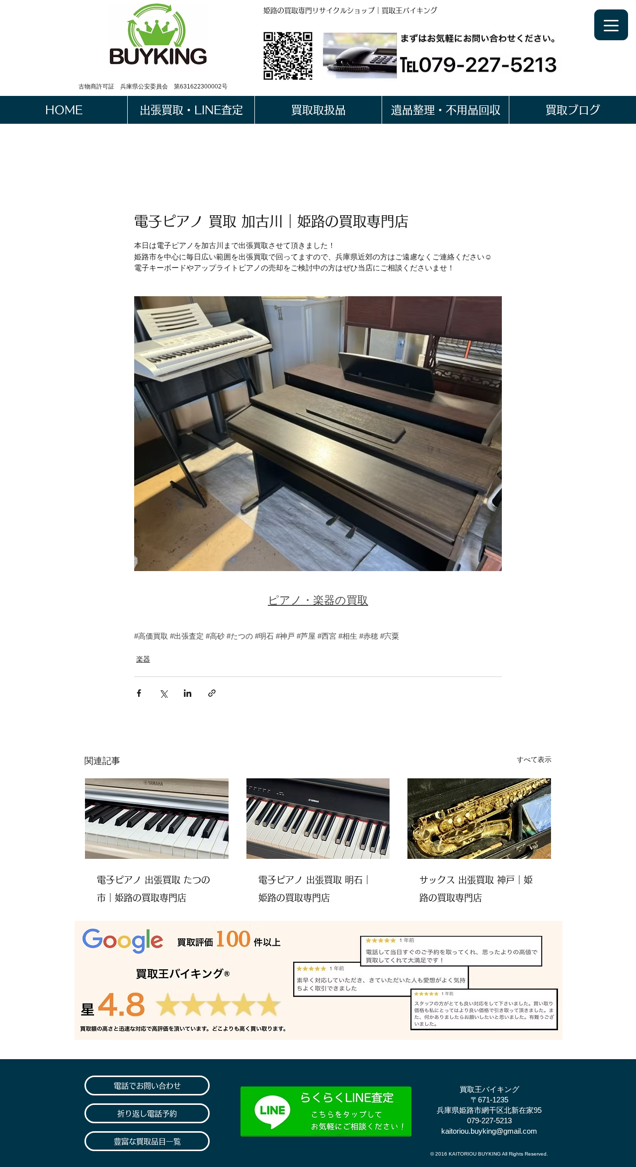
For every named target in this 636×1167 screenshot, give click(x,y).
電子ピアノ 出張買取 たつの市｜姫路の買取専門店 (153, 888)
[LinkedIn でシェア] (187, 693)
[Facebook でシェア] (139, 693)
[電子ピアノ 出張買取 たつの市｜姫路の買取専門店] (157, 818)
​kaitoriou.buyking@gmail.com (489, 1131)
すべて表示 (534, 759)
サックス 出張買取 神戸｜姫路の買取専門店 (476, 888)
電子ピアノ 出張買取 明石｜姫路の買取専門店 (315, 888)
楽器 (143, 659)
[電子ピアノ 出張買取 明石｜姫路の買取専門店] (318, 818)
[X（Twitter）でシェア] (163, 693)
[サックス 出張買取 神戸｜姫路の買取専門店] (479, 818)
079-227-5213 (489, 1120)
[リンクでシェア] (212, 693)
